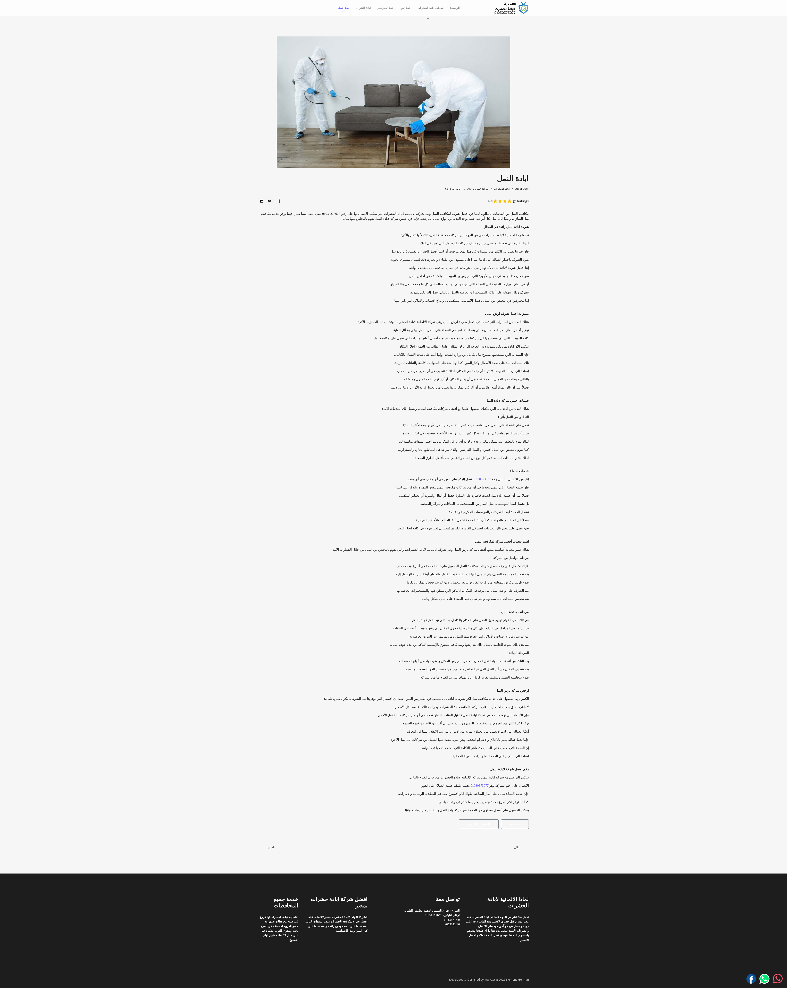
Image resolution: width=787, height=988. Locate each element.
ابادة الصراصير (385, 7)
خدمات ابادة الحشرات (430, 7)
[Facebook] (279, 201)
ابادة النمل (344, 7)
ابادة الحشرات (502, 188)
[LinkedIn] (261, 201)
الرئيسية (455, 7)
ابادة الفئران (363, 7)
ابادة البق (405, 7)
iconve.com (491, 979)
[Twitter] (269, 201)
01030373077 (482, 479)
